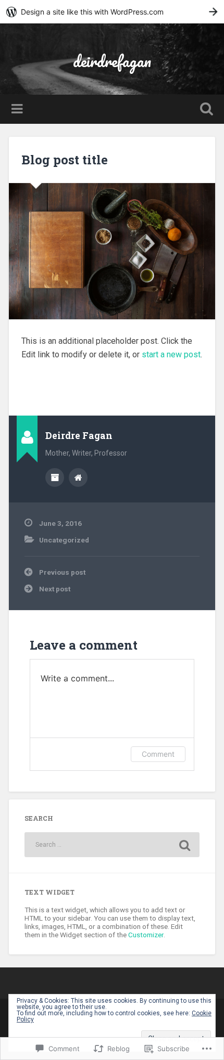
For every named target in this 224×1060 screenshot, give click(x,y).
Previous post (62, 572)
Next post (54, 589)
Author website (78, 477)
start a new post (171, 354)
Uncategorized (64, 540)
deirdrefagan (112, 61)
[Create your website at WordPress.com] (112, 11)
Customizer (146, 934)
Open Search (204, 110)
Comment (158, 753)
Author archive (54, 477)
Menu (18, 109)
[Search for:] (112, 844)
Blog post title (64, 159)
